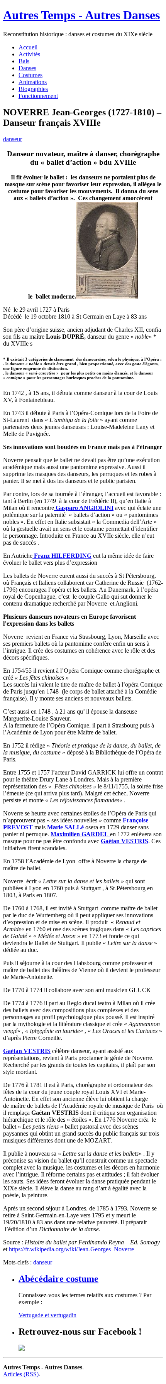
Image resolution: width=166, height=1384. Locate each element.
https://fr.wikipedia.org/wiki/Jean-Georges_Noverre (71, 1249)
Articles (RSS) (21, 1374)
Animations (33, 82)
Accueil (28, 47)
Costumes (30, 75)
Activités (29, 54)
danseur (12, 139)
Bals (24, 61)
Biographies (33, 89)
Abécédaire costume (58, 1279)
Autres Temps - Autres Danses (81, 15)
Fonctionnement (38, 96)
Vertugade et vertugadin (47, 1315)
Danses (27, 68)
